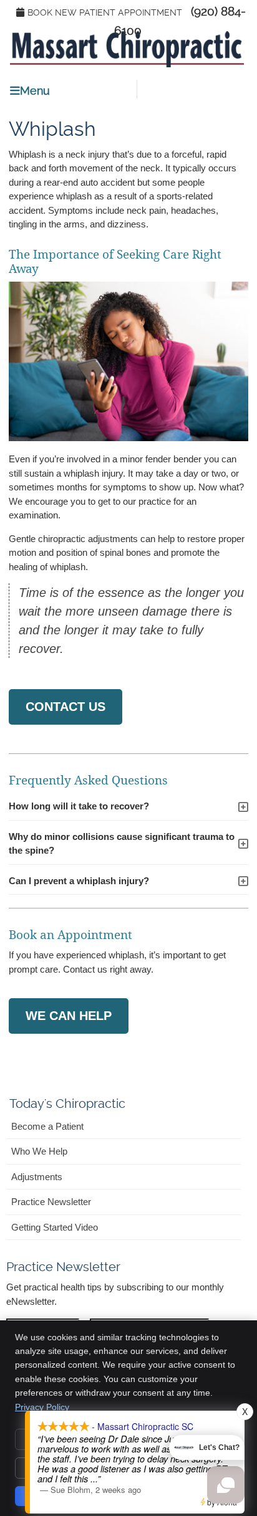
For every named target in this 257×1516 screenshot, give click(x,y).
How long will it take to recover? (79, 806)
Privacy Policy (42, 1407)
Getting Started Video (54, 1227)
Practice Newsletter (51, 1201)
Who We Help (39, 1151)
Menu (35, 90)
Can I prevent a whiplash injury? (79, 880)
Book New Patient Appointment (104, 12)
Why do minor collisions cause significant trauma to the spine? (122, 843)
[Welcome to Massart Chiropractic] (126, 64)
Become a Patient (47, 1126)
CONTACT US (65, 706)
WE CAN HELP (69, 1016)
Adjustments (36, 1176)
